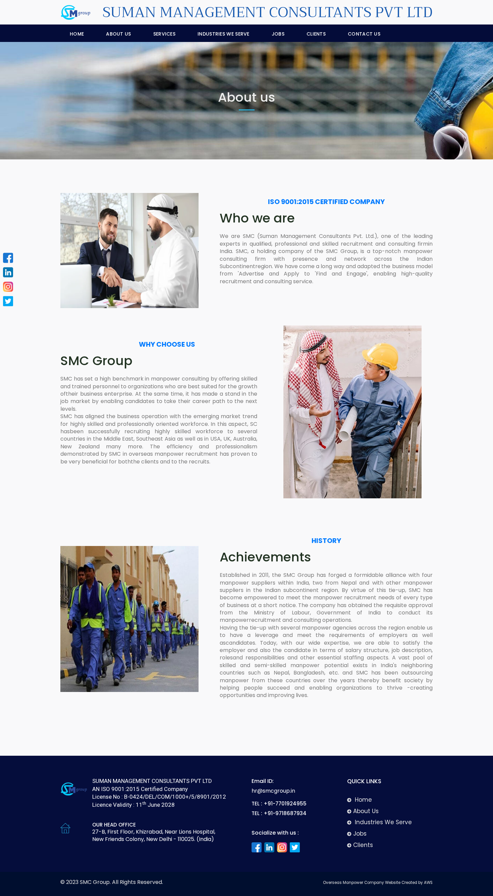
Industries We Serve (382, 822)
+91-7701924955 (285, 803)
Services (164, 34)
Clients (316, 34)
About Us (118, 34)
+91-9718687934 (285, 813)
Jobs (278, 34)
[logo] (73, 792)
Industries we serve (224, 34)
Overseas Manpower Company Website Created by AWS (378, 882)
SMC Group (95, 882)
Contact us (364, 34)
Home (77, 34)
